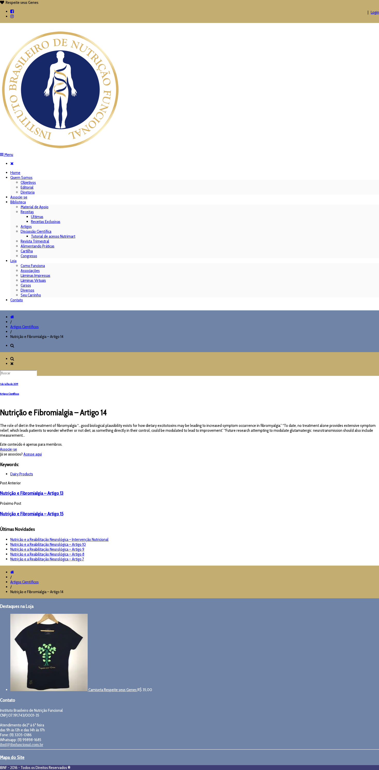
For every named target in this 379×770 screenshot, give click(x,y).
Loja (13, 260)
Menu (8, 154)
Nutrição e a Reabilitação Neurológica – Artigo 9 (47, 549)
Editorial (27, 187)
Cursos (26, 285)
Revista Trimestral (35, 241)
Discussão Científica (36, 231)
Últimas (37, 216)
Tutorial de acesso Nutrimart (53, 236)
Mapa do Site (12, 757)
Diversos (27, 290)
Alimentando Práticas (37, 246)
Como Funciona (33, 265)
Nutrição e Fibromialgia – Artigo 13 (31, 493)
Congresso (29, 255)
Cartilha (27, 251)
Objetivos (28, 182)
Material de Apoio (34, 206)
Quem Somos (21, 177)
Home (15, 172)
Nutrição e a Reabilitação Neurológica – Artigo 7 (47, 559)
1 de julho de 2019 (9, 384)
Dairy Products (21, 473)
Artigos (26, 226)
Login (375, 12)
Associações (30, 270)
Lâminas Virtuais (33, 280)
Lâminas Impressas (35, 275)
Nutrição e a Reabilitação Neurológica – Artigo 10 (48, 544)
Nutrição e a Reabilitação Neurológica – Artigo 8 (47, 554)
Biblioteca (18, 202)
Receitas (27, 211)
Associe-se (18, 197)
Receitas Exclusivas (45, 221)
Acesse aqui (32, 454)
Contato (16, 299)
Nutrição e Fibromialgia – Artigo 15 (31, 514)
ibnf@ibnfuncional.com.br (21, 744)
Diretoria (28, 192)
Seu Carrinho (31, 295)
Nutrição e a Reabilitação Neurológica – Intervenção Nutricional (59, 539)
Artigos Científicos (24, 326)
